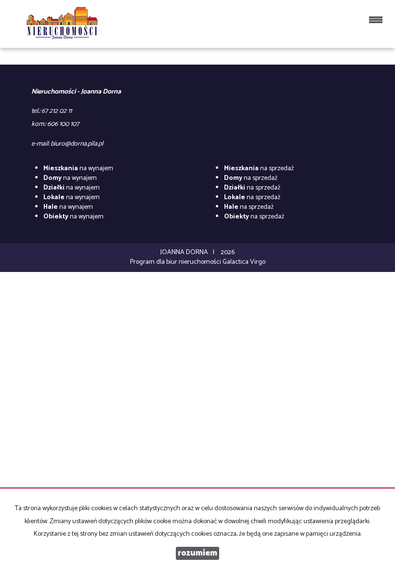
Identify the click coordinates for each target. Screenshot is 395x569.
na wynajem (78, 168)
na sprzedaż (259, 168)
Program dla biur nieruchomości (176, 262)
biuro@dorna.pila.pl (77, 143)
